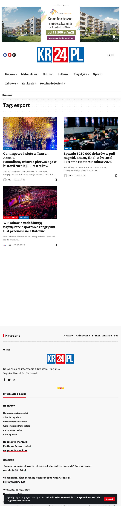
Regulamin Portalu (15, 441)
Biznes (96, 335)
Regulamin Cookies (15, 450)
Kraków (24, 218)
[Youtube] (10, 55)
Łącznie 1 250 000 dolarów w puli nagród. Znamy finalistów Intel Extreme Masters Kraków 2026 (89, 158)
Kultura (107, 335)
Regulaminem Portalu (88, 497)
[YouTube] (9, 380)
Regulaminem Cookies (18, 501)
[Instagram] (14, 55)
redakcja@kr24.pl (14, 470)
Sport (7, 148)
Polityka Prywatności (17, 446)
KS (9, 245)
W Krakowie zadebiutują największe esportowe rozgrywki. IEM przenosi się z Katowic (29, 227)
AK (9, 180)
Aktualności (10, 218)
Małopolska (82, 335)
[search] (100, 55)
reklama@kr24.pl (14, 481)
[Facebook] (5, 55)
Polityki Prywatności (60, 497)
